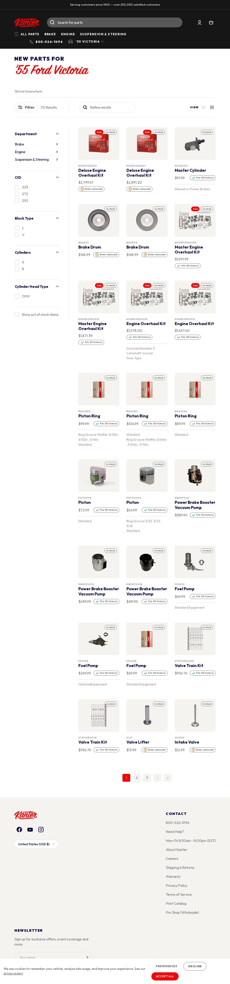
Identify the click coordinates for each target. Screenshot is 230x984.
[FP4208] (147, 638)
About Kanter (176, 849)
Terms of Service (179, 894)
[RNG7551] (147, 389)
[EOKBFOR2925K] (147, 296)
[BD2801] (99, 220)
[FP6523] (195, 562)
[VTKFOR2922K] (195, 638)
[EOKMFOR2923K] (195, 220)
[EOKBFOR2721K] (195, 296)
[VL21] (147, 715)
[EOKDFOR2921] (147, 143)
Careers (172, 858)
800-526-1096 (177, 822)
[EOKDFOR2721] (99, 143)
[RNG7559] (99, 389)
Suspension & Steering (103, 34)
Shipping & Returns (180, 867)
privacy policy (13, 973)
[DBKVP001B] (147, 562)
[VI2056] (195, 715)
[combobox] (114, 22)
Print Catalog (176, 903)
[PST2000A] (147, 475)
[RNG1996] (195, 389)
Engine (68, 34)
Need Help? (175, 831)
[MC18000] (195, 143)
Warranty (173, 876)
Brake (50, 34)
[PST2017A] (99, 475)
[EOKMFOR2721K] (99, 296)
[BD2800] (147, 220)
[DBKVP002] (195, 475)
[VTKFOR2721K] (99, 715)
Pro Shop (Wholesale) (182, 912)
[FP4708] (99, 638)
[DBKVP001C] (99, 562)
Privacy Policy (176, 885)
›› (168, 778)
